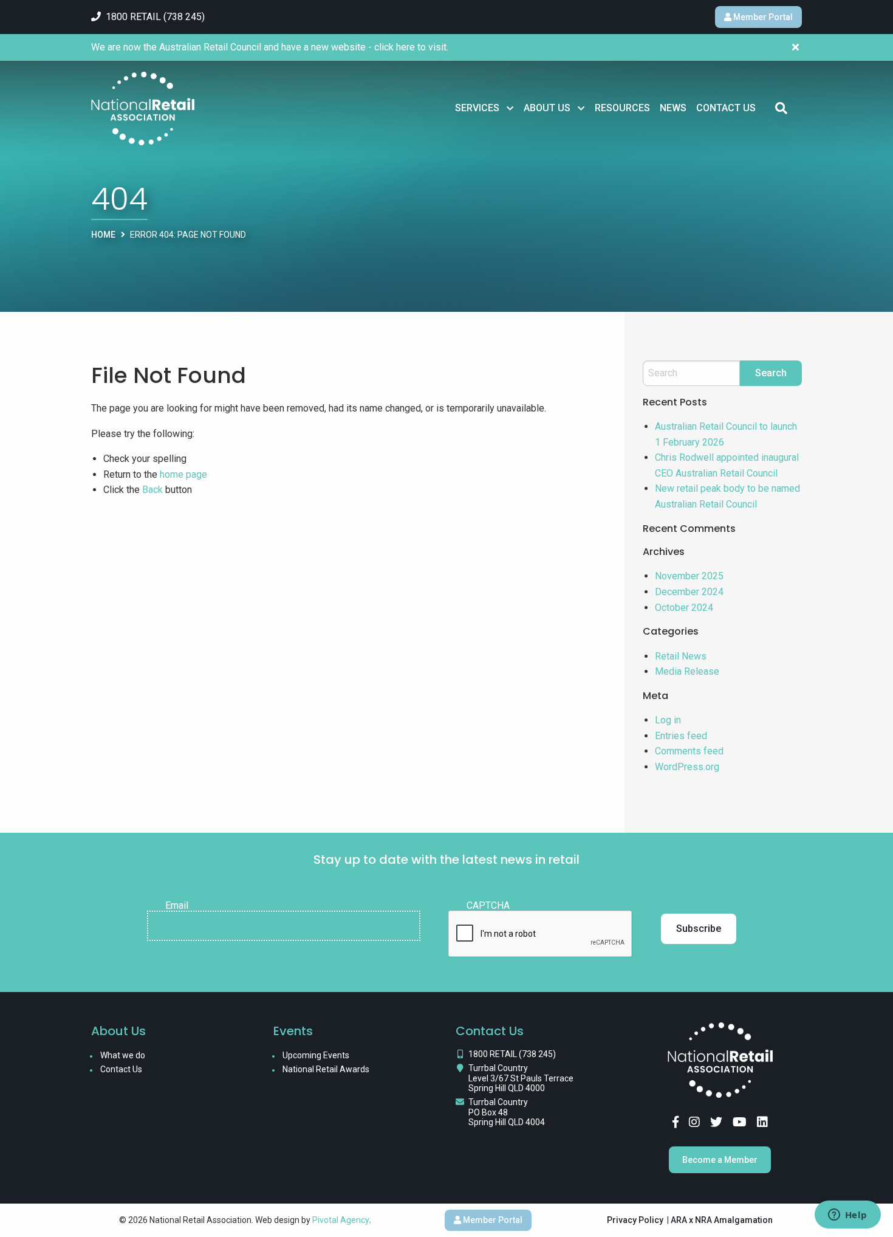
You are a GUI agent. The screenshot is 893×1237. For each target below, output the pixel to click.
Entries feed (681, 736)
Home (103, 234)
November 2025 (689, 576)
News (673, 108)
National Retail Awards (325, 1069)
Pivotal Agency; (341, 1220)
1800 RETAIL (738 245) (512, 1054)
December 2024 (689, 592)
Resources (622, 108)
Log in (668, 720)
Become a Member (720, 1160)
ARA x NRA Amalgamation (722, 1220)
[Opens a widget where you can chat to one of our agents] (847, 1216)
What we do (122, 1055)
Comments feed (689, 751)
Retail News (681, 656)
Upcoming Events (315, 1055)
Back (152, 489)
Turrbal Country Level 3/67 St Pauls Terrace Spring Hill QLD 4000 (520, 1078)
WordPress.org (687, 767)
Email (176, 906)
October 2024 (684, 607)
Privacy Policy (635, 1220)
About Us (547, 108)
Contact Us (726, 108)
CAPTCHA (488, 906)
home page (183, 474)
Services (477, 108)
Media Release (687, 671)
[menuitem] (484, 108)
